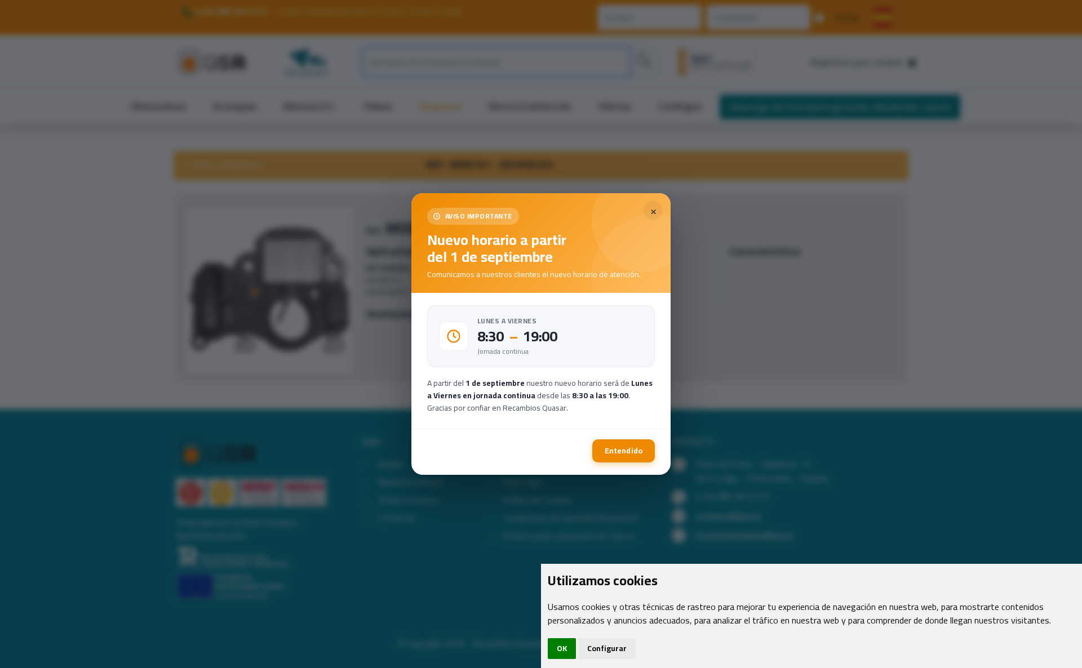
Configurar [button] (607, 648)
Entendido (623, 450)
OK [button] (562, 648)
